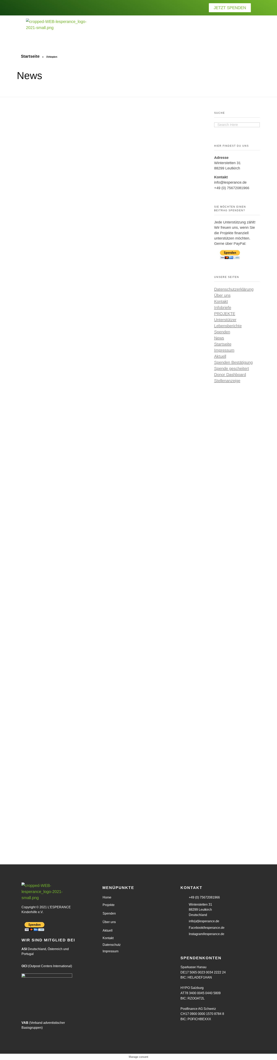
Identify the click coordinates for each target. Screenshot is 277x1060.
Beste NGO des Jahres (84, 440)
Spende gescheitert (231, 368)
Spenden (222, 332)
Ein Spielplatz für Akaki (130, 440)
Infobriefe (222, 307)
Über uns (222, 295)
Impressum (224, 350)
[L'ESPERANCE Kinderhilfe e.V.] (56, 29)
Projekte (109, 905)
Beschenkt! (28, 818)
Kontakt (221, 301)
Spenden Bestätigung (233, 362)
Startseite (30, 56)
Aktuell (220, 356)
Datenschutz (112, 944)
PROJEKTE (224, 313)
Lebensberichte (228, 326)
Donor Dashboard (230, 374)
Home (107, 897)
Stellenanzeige (227, 380)
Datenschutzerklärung (233, 289)
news (21, 466)
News (219, 338)
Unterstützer (225, 320)
